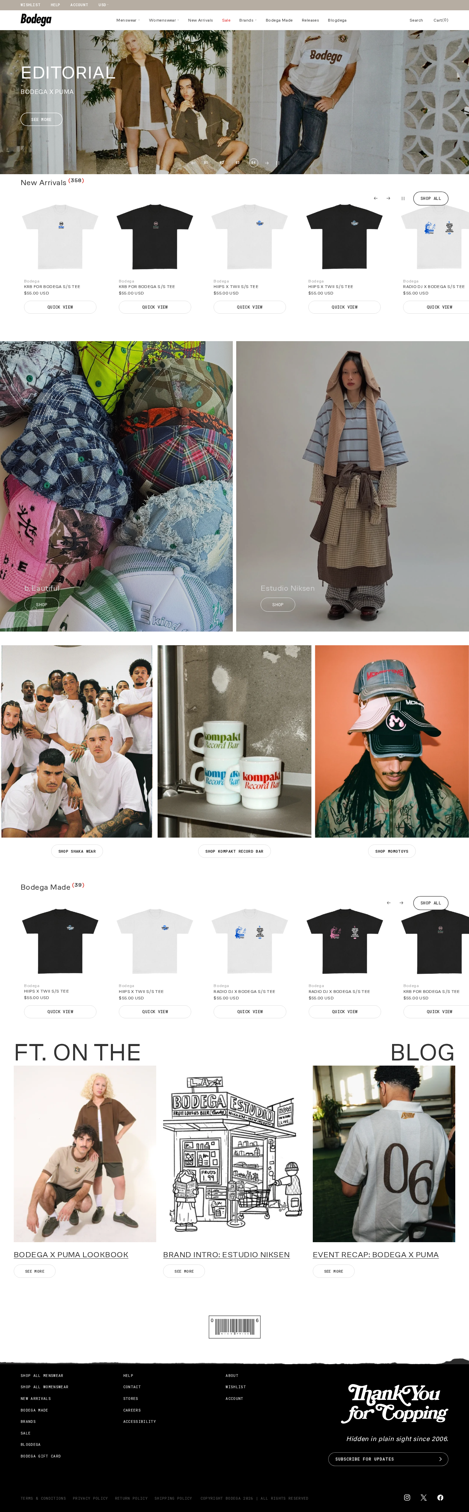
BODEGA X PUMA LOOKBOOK (71, 1255)
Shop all (431, 198)
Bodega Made (34, 1410)
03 (238, 162)
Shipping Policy (173, 1498)
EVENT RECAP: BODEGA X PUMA (376, 1255)
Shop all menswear (42, 1375)
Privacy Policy (90, 1498)
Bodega (233, 1498)
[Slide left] (375, 198)
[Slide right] (388, 198)
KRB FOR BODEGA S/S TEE (52, 286)
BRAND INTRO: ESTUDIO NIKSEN (226, 1255)
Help (55, 4)
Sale (26, 1433)
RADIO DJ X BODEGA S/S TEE (244, 991)
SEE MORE (34, 1271)
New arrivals (36, 1398)
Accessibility (139, 1421)
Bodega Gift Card (41, 1456)
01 (206, 162)
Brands (28, 1421)
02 (222, 162)
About (232, 1375)
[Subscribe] (440, 1459)
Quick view (60, 307)
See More (333, 1271)
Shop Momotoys (392, 851)
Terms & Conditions (43, 1498)
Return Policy (131, 1498)
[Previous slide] (193, 163)
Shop (41, 604)
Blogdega (31, 1444)
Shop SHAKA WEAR (77, 851)
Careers (132, 1410)
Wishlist (31, 4)
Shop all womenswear (44, 1386)
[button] (128, 20)
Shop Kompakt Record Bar (234, 851)
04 (253, 162)
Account (79, 4)
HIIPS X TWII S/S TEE (236, 286)
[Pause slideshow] (402, 198)
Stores (130, 1398)
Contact (132, 1386)
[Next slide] (266, 163)
